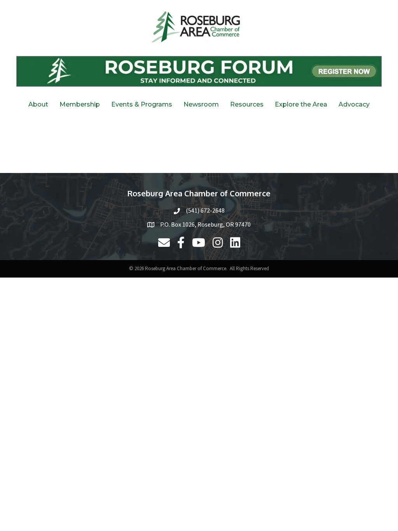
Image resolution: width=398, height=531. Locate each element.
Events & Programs (141, 104)
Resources (247, 104)
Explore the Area (301, 104)
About (38, 104)
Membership (79, 104)
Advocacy (354, 104)
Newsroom (201, 104)
